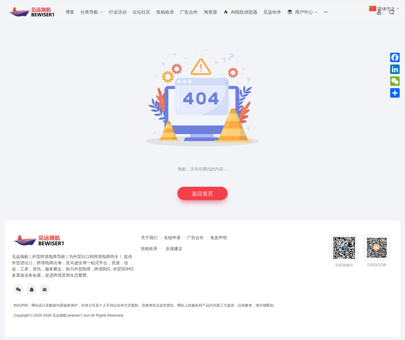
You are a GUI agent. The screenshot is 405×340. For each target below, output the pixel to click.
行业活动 (118, 12)
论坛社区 (141, 12)
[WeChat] (395, 81)
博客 (70, 12)
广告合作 (189, 12)
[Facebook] (395, 57)
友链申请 (172, 237)
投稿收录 (165, 12)
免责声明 (218, 237)
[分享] (395, 93)
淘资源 (210, 12)
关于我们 (149, 237)
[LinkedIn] (395, 69)
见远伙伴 (272, 12)
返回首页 (202, 193)
